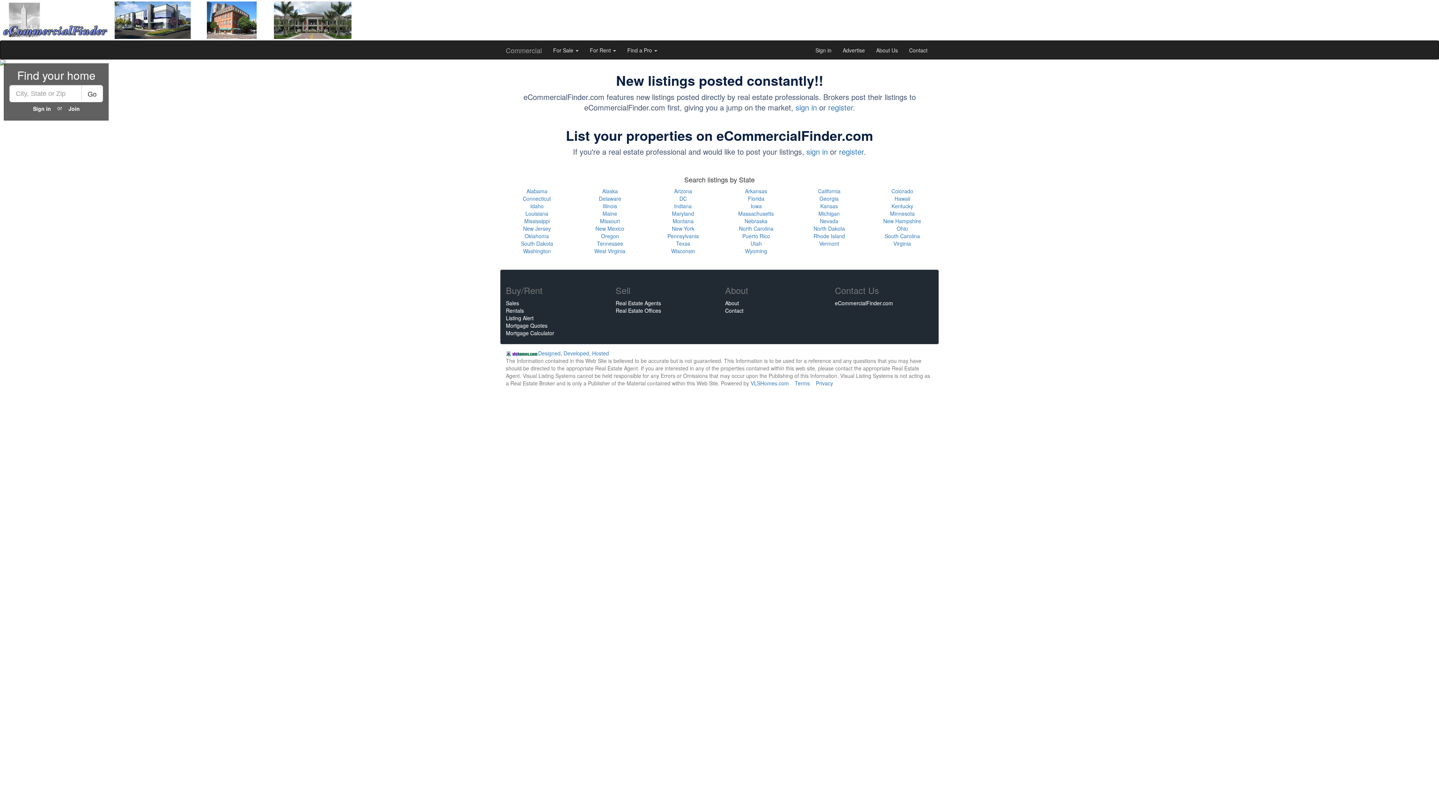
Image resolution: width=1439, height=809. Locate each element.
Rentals (515, 310)
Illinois (610, 206)
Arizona (683, 191)
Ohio (902, 228)
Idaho (537, 206)
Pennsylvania (683, 236)
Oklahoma (537, 236)
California (829, 191)
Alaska (610, 191)
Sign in (823, 50)
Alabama (537, 191)
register (840, 107)
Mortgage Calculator (530, 333)
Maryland (683, 213)
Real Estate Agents (638, 303)
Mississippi (537, 221)
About (732, 303)
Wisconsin (683, 251)
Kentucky (902, 206)
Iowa (756, 206)
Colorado (902, 191)
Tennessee (610, 243)
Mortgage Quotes (526, 325)
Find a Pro (640, 50)
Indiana (683, 206)
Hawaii (902, 198)
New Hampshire (902, 221)
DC (683, 198)
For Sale (564, 50)
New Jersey (537, 228)
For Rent (601, 50)
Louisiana (536, 213)
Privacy (824, 383)
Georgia (829, 198)
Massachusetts (756, 213)
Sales (512, 303)
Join (74, 108)
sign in (806, 107)
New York (683, 228)
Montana (683, 221)
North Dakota (829, 228)
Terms (802, 383)
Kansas (829, 206)
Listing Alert (520, 318)
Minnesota (902, 213)
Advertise (854, 50)
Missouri (610, 221)
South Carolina (902, 236)
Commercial (524, 50)
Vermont (829, 243)
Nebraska (756, 221)
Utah (756, 243)
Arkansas (756, 191)
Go (92, 94)
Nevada (829, 221)
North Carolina (756, 228)
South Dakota (537, 243)
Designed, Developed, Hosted (573, 353)
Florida (756, 198)
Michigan (829, 213)
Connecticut (537, 198)
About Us (887, 50)
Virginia (902, 243)
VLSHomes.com (770, 383)
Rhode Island (829, 236)
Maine (610, 213)
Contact (918, 50)
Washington (537, 251)
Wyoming (756, 251)
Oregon (610, 236)
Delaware (610, 198)
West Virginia (609, 251)
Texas (683, 243)
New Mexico (609, 228)
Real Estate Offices (638, 310)
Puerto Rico (756, 236)
